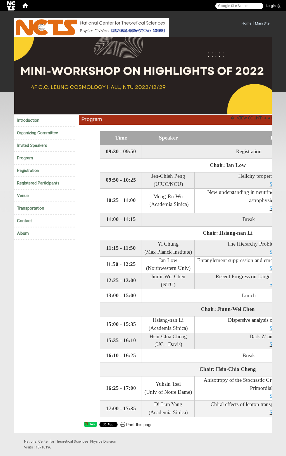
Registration (28, 170)
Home (246, 23)
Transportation (30, 208)
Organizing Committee (37, 132)
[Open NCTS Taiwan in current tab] (91, 27)
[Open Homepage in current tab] (25, 5)
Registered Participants (38, 183)
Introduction (28, 120)
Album (23, 233)
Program (25, 157)
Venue (23, 195)
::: (238, 22)
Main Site (262, 23)
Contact (24, 220)
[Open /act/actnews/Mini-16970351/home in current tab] (143, 75)
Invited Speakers (32, 145)
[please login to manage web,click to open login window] (11, 5)
